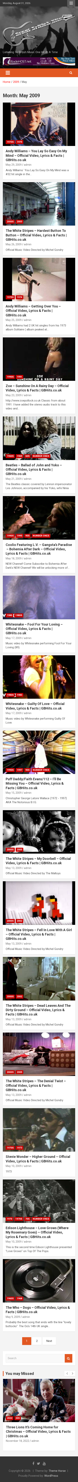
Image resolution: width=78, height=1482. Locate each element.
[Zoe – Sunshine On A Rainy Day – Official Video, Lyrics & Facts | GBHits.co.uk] (39, 359)
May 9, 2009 (13, 1316)
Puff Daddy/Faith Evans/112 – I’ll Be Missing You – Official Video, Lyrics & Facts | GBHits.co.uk (35, 783)
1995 (19, 535)
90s (27, 535)
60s (27, 456)
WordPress (51, 1475)
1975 (19, 142)
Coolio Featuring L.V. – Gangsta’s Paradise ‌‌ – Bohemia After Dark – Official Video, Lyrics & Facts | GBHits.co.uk (39, 549)
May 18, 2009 (14, 558)
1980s (18, 615)
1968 (19, 1298)
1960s (10, 456)
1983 (19, 695)
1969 (19, 456)
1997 (19, 770)
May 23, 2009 (14, 395)
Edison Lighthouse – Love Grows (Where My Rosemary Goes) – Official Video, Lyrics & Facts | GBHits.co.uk (37, 1232)
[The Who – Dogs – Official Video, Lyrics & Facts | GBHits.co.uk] (39, 1281)
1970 (9, 1219)
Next (49, 1341)
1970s (10, 142)
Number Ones (41, 456)
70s (27, 1219)
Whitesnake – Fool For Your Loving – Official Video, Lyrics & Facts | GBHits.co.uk (34, 628)
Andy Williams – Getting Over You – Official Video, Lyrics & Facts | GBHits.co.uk (33, 310)
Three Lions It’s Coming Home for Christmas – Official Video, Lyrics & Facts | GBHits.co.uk (38, 1431)
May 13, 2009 (14, 868)
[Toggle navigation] (8, 72)
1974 (19, 297)
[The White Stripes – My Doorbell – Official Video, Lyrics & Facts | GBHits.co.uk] (39, 832)
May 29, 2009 (14, 164)
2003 (19, 221)
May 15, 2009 (14, 792)
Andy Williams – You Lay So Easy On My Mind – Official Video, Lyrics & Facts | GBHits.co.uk (36, 155)
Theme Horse (57, 1471)
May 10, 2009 (14, 1166)
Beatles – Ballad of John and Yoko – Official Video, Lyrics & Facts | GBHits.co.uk (34, 469)
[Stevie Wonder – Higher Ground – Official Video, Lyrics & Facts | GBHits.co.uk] (39, 1130)
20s (18, 1418)
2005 (19, 849)
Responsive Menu (71, 3)
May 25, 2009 (14, 319)
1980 (9, 615)
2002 (19, 921)
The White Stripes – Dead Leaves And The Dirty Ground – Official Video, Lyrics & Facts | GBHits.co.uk (38, 1010)
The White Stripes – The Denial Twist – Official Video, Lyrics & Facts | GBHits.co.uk (36, 1085)
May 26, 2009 (14, 244)
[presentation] (67, 1373)
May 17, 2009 (14, 638)
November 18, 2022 (17, 1440)
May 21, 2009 (14, 478)
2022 (9, 1418)
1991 (19, 377)
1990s (10, 377)
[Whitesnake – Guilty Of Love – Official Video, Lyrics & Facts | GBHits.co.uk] (39, 677)
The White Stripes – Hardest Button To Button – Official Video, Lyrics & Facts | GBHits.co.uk (36, 235)
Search (68, 1358)
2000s (10, 221)
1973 (19, 1147)
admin (27, 164)
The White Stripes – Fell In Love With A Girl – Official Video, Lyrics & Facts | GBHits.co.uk (39, 934)
